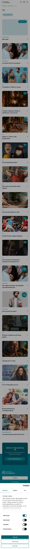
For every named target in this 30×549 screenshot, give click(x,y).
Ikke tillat (15, 546)
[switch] (25, 520)
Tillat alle (15, 537)
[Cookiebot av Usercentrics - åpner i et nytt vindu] (23, 486)
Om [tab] (25, 490)
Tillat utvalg (15, 541)
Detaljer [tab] (15, 490)
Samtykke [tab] (5, 490)
